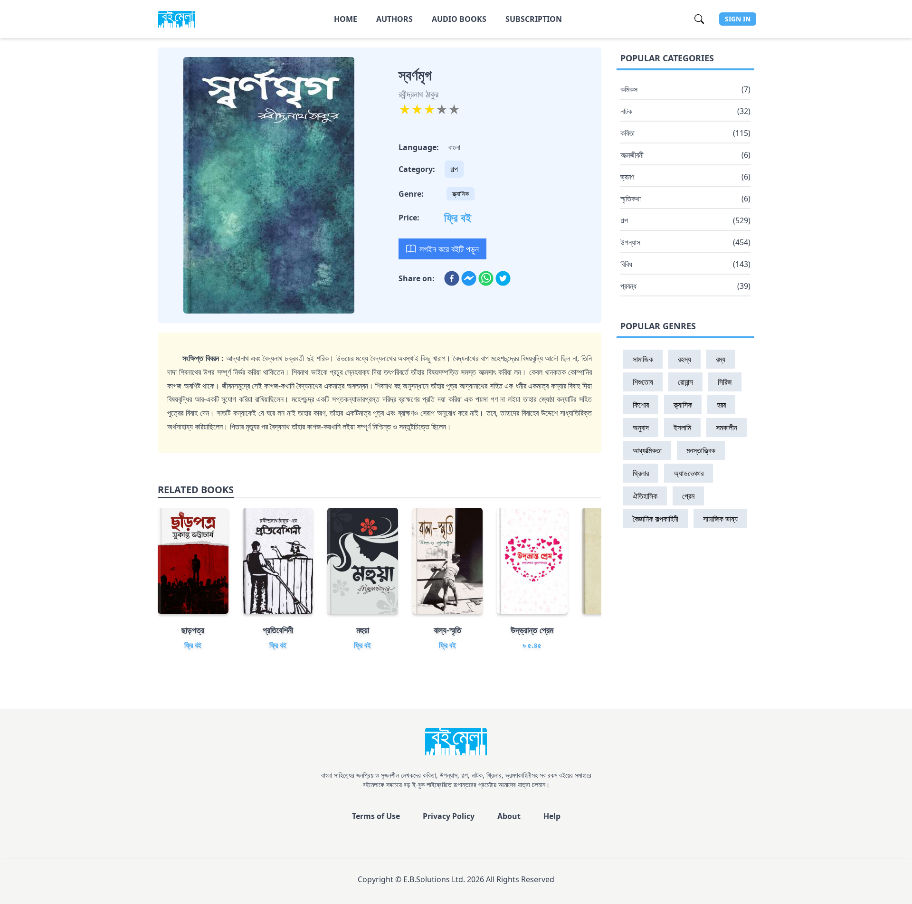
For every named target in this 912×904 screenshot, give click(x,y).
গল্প (454, 169)
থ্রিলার (641, 473)
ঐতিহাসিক (645, 496)
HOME (345, 19)
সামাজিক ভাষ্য (720, 519)
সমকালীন (726, 427)
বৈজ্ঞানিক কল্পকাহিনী (655, 519)
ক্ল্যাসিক (460, 193)
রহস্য (684, 359)
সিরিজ (725, 382)
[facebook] (451, 278)
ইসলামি (682, 427)
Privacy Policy (449, 816)
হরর (721, 405)
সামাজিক (643, 359)
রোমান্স (685, 382)
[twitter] (503, 278)
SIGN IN (737, 18)
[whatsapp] (486, 278)
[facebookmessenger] (468, 278)
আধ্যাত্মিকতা (647, 450)
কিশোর (641, 405)
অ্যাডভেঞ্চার (688, 473)
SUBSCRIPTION (533, 19)
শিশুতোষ (643, 382)
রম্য (720, 359)
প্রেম (688, 496)
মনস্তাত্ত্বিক (700, 450)
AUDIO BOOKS (459, 19)
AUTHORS (394, 19)
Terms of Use (376, 816)
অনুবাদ (641, 427)
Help (551, 816)
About (509, 816)
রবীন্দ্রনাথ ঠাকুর (418, 94)
